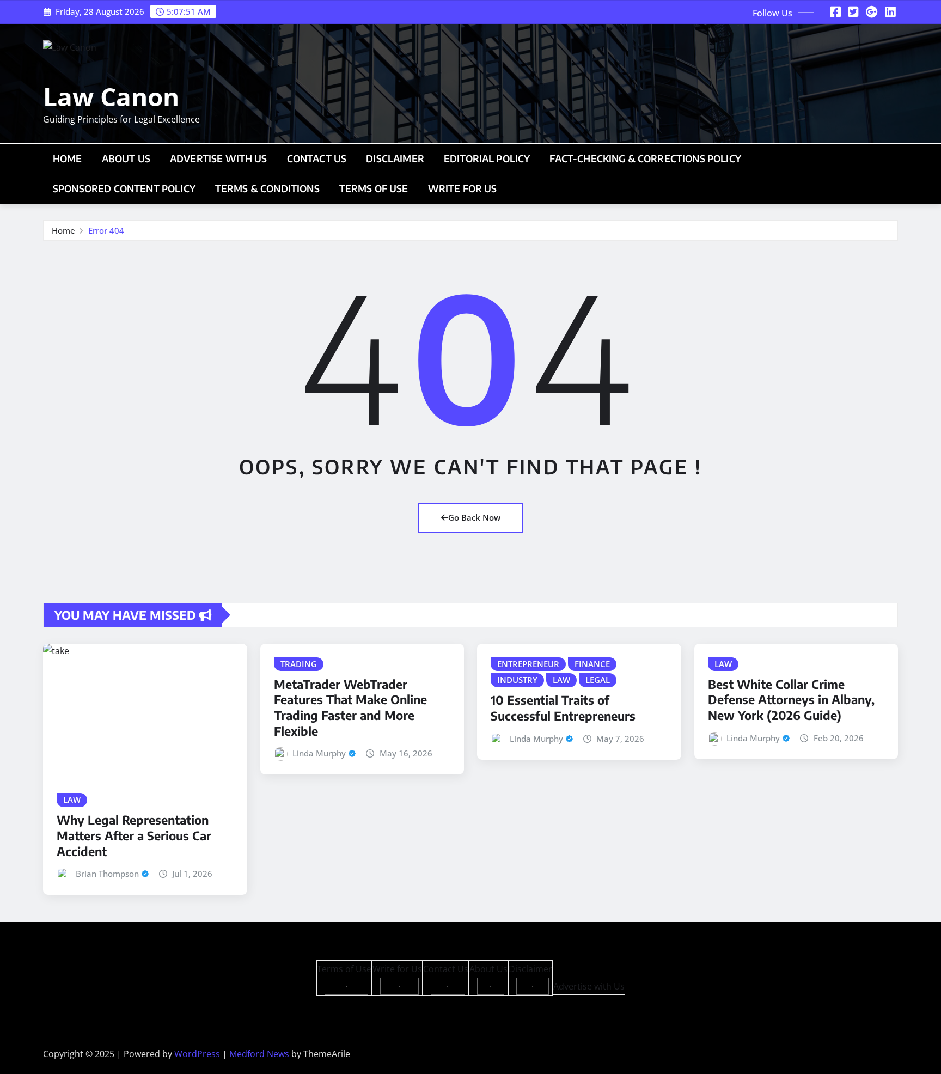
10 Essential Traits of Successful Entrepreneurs (563, 707)
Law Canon (111, 96)
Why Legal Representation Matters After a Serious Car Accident (134, 835)
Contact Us (317, 158)
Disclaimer (395, 158)
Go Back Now (474, 517)
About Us (126, 158)
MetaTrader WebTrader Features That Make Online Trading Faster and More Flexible (350, 707)
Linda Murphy (319, 753)
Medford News (259, 1054)
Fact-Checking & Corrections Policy (645, 158)
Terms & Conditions (267, 188)
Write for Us (462, 188)
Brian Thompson (107, 873)
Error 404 (106, 230)
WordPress (197, 1054)
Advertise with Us (218, 158)
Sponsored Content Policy (124, 188)
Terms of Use (373, 188)
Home (67, 158)
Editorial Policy (487, 158)
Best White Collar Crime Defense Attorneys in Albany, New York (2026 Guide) (791, 699)
